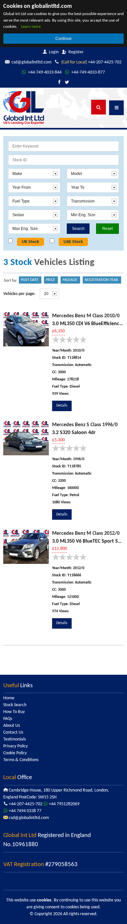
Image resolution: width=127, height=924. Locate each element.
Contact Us (13, 732)
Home (8, 698)
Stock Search (14, 705)
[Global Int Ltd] (23, 107)
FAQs (7, 718)
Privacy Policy (15, 746)
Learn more (31, 27)
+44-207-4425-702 (91, 62)
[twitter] (67, 82)
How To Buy (14, 711)
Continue (63, 38)
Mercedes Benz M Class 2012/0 (86, 533)
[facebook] (59, 82)
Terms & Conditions (20, 760)
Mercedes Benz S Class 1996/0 (85, 424)
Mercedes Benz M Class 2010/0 (86, 316)
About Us (11, 725)
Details (61, 406)
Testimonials (14, 739)
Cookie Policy (15, 753)
